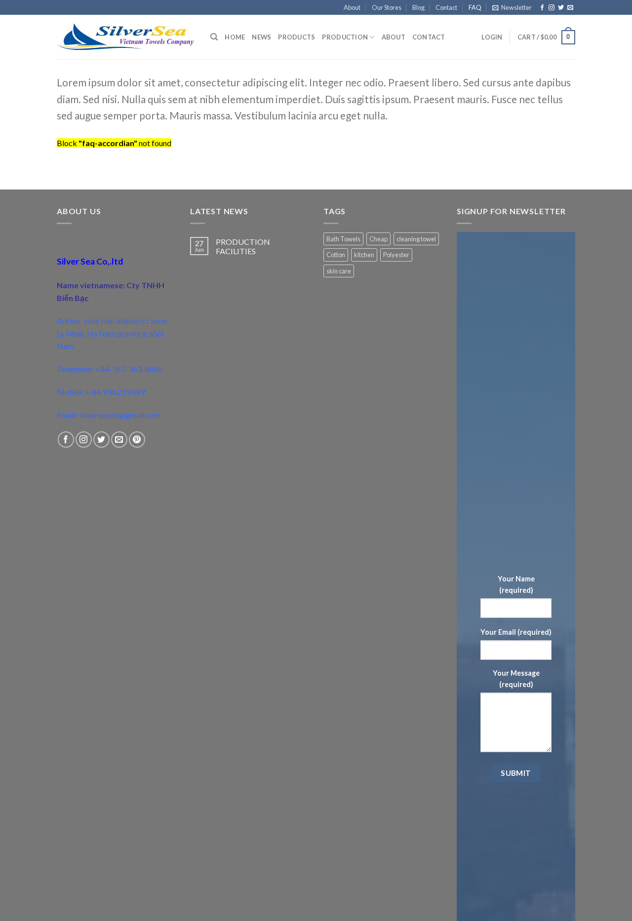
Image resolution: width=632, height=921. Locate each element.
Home (235, 37)
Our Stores (386, 7)
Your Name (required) (516, 584)
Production (345, 37)
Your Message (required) (516, 679)
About (352, 7)
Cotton (335, 255)
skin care (338, 271)
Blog (418, 7)
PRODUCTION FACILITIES (243, 246)
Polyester (396, 255)
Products (296, 37)
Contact (446, 7)
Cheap (378, 239)
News (261, 37)
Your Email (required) (516, 632)
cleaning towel (416, 239)
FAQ (475, 7)
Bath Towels (343, 239)
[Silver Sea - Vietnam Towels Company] (126, 37)
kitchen (364, 255)
